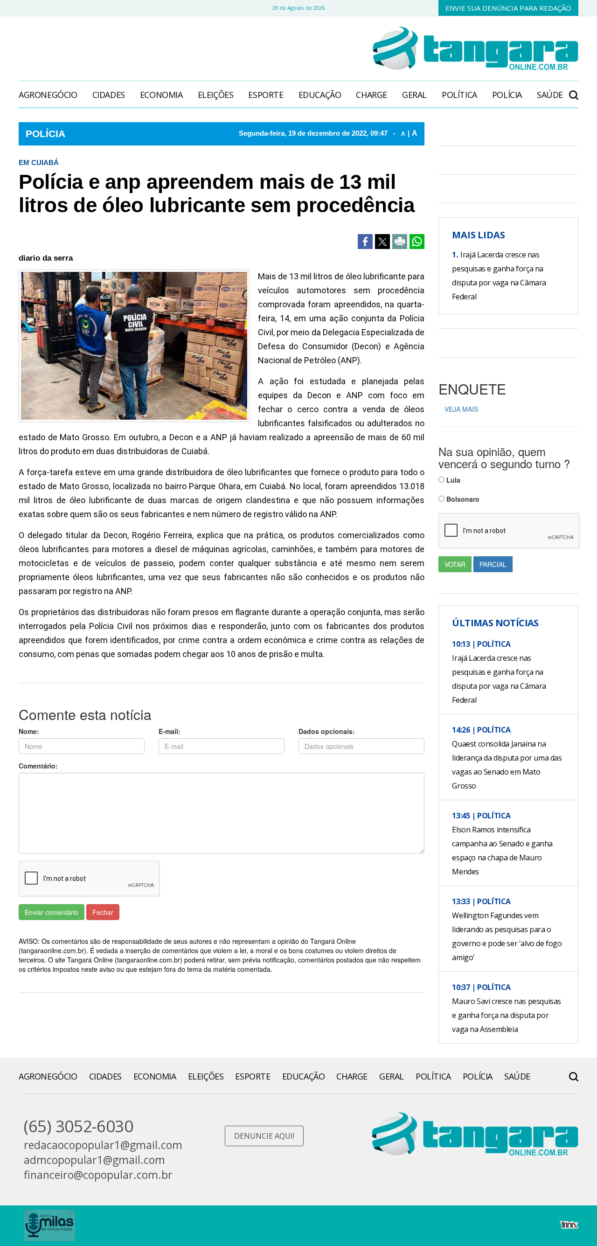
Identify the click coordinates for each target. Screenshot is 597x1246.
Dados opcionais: (326, 731)
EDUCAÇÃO (319, 94)
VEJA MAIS (461, 409)
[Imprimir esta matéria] (399, 241)
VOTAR (454, 564)
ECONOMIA (161, 94)
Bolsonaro (461, 499)
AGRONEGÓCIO (48, 94)
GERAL (414, 94)
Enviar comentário (51, 912)
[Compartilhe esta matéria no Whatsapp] (417, 241)
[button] (573, 90)
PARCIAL (493, 564)
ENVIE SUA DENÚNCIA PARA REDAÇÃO (508, 8)
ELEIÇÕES (216, 94)
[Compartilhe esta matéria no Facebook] (365, 241)
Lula (452, 480)
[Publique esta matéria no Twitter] (382, 241)
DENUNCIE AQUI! (264, 1136)
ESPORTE (265, 94)
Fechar (102, 912)
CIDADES (108, 94)
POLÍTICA (459, 94)
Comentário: (38, 765)
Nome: (29, 731)
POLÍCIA (507, 94)
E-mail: (169, 731)
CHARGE (371, 94)
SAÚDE (550, 94)
